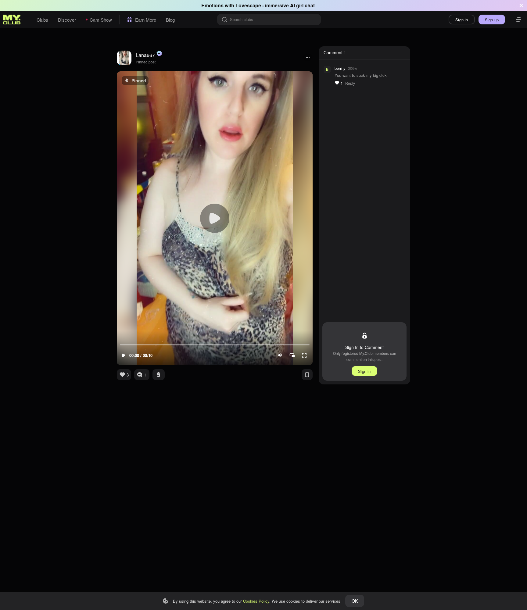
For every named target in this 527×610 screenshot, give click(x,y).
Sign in (461, 20)
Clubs (42, 19)
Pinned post (146, 61)
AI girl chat (302, 5)
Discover (67, 19)
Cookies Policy (256, 601)
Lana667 (145, 55)
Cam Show (101, 19)
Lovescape (248, 5)
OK (355, 601)
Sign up (492, 20)
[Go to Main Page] (12, 19)
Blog (170, 19)
